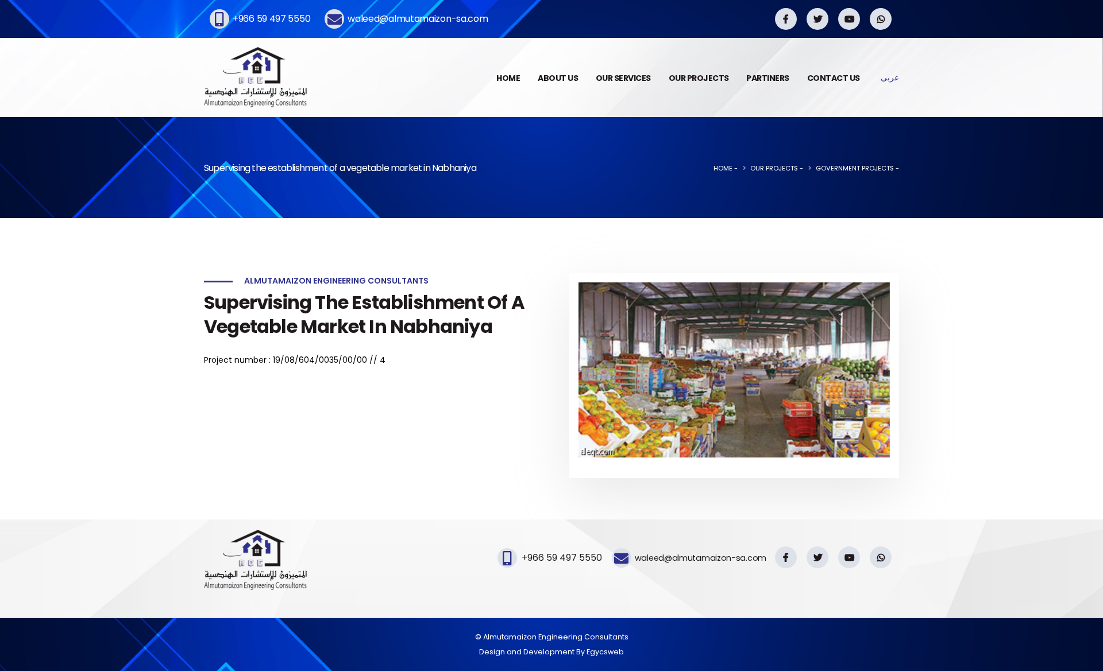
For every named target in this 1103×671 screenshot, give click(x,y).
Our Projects (774, 168)
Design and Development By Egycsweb (551, 652)
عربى (890, 77)
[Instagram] (786, 19)
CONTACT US (833, 78)
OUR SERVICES (623, 78)
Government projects (855, 168)
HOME (508, 78)
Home (723, 168)
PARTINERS (767, 78)
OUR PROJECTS (699, 78)
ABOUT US (558, 78)
